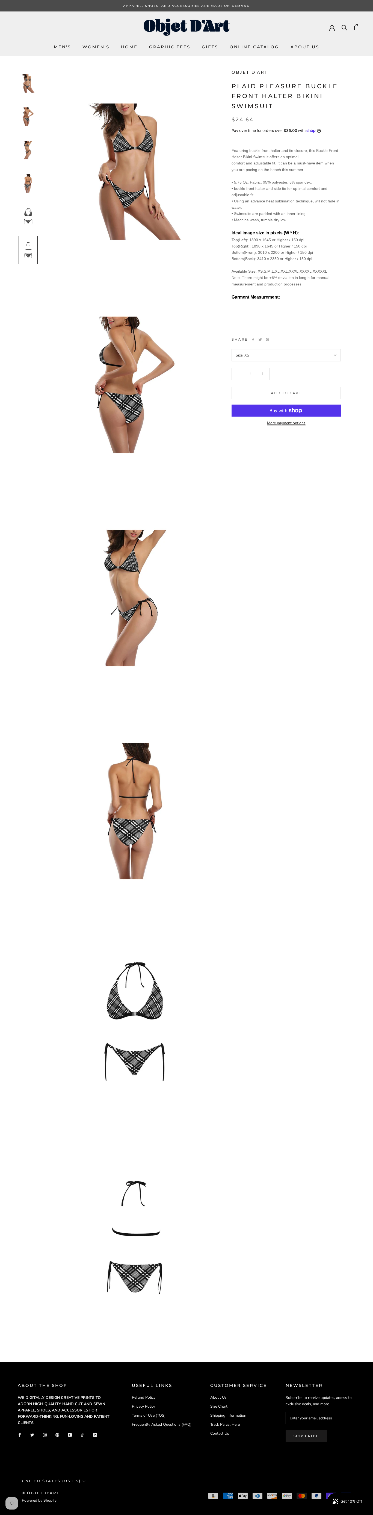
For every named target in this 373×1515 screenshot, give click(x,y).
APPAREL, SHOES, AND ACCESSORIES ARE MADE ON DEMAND (186, 6)
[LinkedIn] (95, 1434)
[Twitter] (260, 339)
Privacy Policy (143, 1406)
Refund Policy (143, 1397)
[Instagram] (45, 1434)
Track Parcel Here (225, 1424)
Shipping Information (228, 1415)
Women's (95, 46)
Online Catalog (254, 46)
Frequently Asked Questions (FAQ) (161, 1424)
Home (129, 46)
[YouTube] (70, 1434)
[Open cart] (356, 27)
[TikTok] (82, 1434)
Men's (62, 46)
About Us (305, 46)
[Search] (344, 27)
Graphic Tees (169, 46)
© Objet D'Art (40, 1493)
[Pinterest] (267, 339)
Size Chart (218, 1406)
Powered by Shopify (39, 1500)
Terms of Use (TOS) (148, 1415)
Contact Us (219, 1433)
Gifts (210, 46)
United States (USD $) (51, 1481)
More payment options (286, 423)
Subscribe (306, 1436)
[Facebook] (253, 339)
